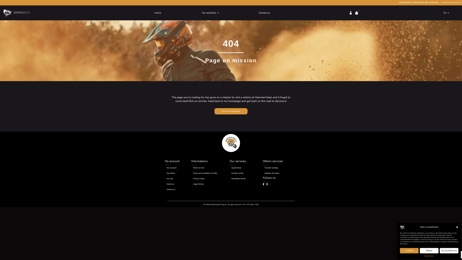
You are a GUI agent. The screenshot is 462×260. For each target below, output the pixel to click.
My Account (171, 167)
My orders (171, 173)
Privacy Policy (429, 256)
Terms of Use (198, 167)
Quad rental (236, 167)
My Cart (170, 178)
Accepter (409, 250)
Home (157, 12)
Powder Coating (271, 167)
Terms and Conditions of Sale (205, 173)
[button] (457, 227)
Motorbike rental (238, 178)
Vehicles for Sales (271, 173)
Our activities (209, 12)
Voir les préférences (449, 250)
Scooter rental (237, 173)
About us (170, 184)
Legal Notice (198, 184)
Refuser (429, 250)
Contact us (264, 12)
